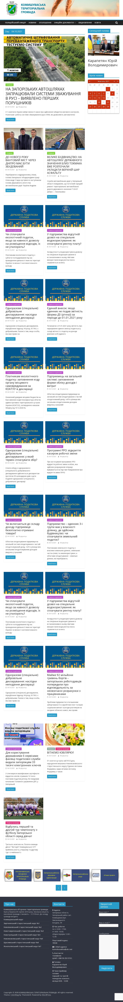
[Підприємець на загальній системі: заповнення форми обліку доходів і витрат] (65, 348)
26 (95, 106)
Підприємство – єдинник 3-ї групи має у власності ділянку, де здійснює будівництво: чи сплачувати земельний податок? (65, 531)
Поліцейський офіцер (15, 22)
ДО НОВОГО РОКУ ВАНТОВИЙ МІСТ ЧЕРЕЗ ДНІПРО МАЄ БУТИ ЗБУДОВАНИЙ (21, 161)
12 (95, 98)
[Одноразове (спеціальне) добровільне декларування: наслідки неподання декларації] (23, 280)
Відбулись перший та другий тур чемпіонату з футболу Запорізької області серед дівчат (21, 831)
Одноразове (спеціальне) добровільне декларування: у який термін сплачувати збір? (22, 455)
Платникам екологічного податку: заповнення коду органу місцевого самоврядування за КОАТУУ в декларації (23, 382)
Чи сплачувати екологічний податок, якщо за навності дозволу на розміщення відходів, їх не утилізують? (23, 240)
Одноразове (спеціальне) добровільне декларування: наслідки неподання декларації (22, 312)
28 (104, 106)
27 (99, 106)
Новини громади (63, 749)
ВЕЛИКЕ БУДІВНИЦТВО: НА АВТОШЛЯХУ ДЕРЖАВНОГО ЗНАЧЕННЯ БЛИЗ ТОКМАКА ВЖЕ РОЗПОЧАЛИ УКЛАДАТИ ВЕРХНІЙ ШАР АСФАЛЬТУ (64, 165)
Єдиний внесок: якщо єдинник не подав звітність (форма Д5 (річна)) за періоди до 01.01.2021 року (65, 312)
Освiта (98, 22)
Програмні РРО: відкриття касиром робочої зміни (64, 451)
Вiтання (51, 749)
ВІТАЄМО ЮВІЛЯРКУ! (60, 752)
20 (99, 102)
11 (90, 98)
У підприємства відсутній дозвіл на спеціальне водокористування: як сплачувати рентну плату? (64, 238)
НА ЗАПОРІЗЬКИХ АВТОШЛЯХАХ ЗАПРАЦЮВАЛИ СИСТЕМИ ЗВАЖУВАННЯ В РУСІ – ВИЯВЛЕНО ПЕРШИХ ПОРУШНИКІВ (43, 95)
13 (99, 98)
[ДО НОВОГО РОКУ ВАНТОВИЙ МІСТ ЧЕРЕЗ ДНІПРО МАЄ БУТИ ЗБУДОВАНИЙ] (23, 129)
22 (108, 102)
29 (108, 106)
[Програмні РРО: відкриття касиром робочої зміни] (65, 422)
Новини (32, 22)
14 (104, 98)
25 (90, 106)
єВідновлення (85, 22)
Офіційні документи (64, 22)
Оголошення (45, 22)
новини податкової (13, 230)
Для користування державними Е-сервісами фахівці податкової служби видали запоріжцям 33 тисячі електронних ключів (23, 759)
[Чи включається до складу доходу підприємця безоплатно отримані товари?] (23, 496)
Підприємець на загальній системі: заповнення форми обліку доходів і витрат (64, 380)
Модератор (22, 107)
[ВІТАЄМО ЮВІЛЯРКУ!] (65, 725)
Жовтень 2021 (103, 81)
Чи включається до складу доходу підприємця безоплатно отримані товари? (23, 528)
